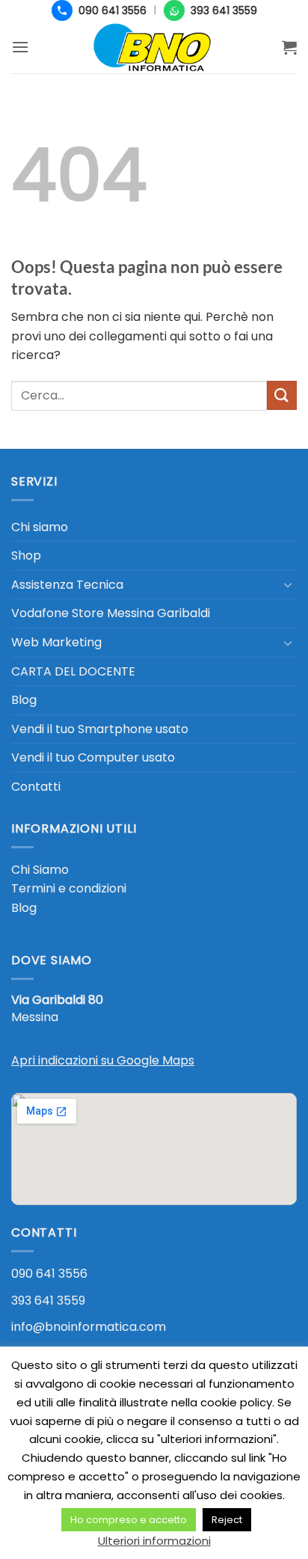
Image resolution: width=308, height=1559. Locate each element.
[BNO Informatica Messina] (154, 47)
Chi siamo (39, 527)
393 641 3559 (48, 1300)
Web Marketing (56, 642)
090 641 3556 (49, 1273)
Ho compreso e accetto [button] (128, 1520)
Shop (26, 555)
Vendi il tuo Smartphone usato (99, 729)
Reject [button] (227, 1520)
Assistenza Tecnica (67, 584)
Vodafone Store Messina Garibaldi (110, 613)
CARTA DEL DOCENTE (73, 671)
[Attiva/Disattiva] (288, 584)
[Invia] (282, 395)
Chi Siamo (40, 869)
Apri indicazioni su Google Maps (102, 1060)
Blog (24, 699)
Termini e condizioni (68, 888)
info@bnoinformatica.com (88, 1326)
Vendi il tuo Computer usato (93, 757)
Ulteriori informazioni (154, 1541)
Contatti (36, 786)
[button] (20, 46)
